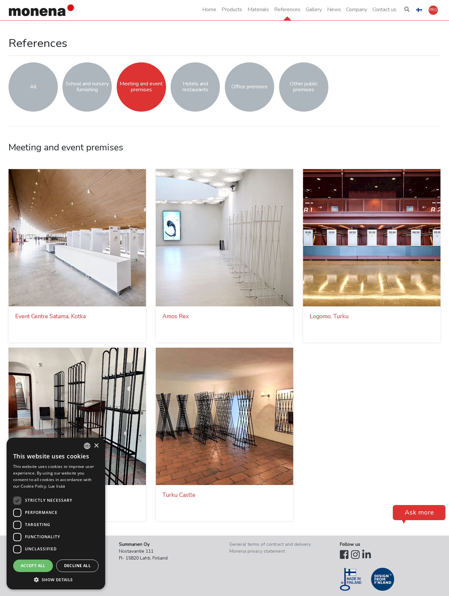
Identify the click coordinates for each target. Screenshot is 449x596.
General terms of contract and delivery (270, 544)
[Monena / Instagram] (355, 555)
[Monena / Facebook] (344, 555)
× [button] (96, 445)
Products (232, 9)
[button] (407, 10)
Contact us (384, 9)
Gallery (314, 9)
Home (209, 9)
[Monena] (42, 10)
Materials (258, 9)
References (287, 9)
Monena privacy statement (257, 551)
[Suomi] (419, 10)
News (334, 9)
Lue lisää (56, 486)
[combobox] (87, 446)
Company (356, 9)
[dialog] (56, 513)
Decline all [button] (77, 565)
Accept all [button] (33, 565)
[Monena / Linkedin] (366, 555)
